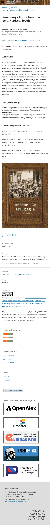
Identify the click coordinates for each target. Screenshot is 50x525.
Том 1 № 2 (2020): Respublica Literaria (15, 10)
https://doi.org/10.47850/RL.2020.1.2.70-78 (23, 40)
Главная (5, 8)
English (6, 376)
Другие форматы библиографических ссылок (21, 263)
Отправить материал (13, 390)
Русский (6, 380)
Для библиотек (9, 362)
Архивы (14, 8)
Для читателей (8, 355)
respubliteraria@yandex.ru (15, 501)
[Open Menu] (2, 2)
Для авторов (8, 359)
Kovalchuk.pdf (11, 235)
